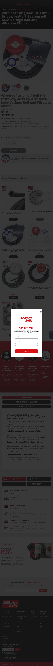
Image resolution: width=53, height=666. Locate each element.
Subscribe (26, 351)
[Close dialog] (40, 311)
